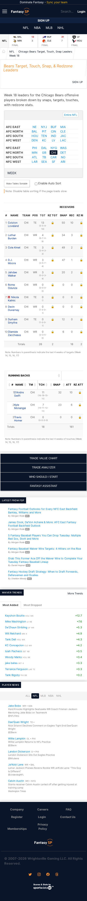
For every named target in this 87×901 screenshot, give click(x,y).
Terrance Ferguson (16, 669)
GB (44, 152)
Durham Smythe (12, 321)
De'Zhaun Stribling (16, 627)
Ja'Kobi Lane (15, 764)
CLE (63, 131)
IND (53, 136)
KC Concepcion (14, 645)
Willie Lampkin (16, 738)
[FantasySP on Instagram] (39, 875)
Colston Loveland (13, 224)
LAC (63, 140)
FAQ (68, 809)
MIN (34, 152)
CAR (53, 157)
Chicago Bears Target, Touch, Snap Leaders (45, 51)
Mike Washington (15, 621)
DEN (35, 140)
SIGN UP (77, 82)
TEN (44, 136)
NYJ (44, 127)
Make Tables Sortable (17, 183)
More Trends (75, 593)
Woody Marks (13, 657)
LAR (34, 161)
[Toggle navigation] (5, 11)
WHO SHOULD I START (43, 476)
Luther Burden (12, 237)
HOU (35, 136)
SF (53, 161)
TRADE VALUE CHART (43, 458)
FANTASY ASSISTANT (43, 486)
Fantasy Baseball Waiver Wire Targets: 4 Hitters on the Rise (44, 548)
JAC (63, 136)
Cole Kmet (14, 247)
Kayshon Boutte (14, 615)
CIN (53, 131)
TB (44, 157)
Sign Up (43, 20)
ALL (27, 695)
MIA (63, 127)
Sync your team (57, 2)
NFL (26, 28)
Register (17, 817)
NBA (37, 28)
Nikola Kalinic (13, 299)
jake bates (11, 663)
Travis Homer (18, 419)
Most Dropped (33, 605)
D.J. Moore (12, 261)
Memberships (17, 828)
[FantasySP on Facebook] (48, 875)
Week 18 (14, 55)
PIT (44, 131)
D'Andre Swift (19, 394)
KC (44, 140)
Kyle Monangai (20, 406)
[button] (59, 376)
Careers (42, 809)
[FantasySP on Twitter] (30, 875)
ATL (34, 157)
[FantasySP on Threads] (56, 875)
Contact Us (67, 817)
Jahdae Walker (12, 274)
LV (53, 140)
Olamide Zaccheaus (14, 333)
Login (81, 11)
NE (35, 127)
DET (63, 152)
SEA (44, 161)
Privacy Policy (43, 826)
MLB (49, 28)
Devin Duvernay (13, 308)
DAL (44, 148)
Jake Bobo (14, 705)
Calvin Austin (16, 780)
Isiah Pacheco (13, 651)
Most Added (10, 605)
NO (63, 157)
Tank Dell (10, 639)
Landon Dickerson (19, 751)
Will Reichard (13, 633)
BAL (34, 131)
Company (17, 809)
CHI (53, 152)
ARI (63, 161)
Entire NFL (70, 114)
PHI (34, 148)
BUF (53, 127)
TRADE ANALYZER (43, 467)
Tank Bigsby (12, 675)
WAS (63, 148)
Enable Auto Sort (49, 183)
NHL (60, 28)
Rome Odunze (12, 286)
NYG (54, 148)
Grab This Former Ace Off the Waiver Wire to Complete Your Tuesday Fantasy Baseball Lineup (45, 560)
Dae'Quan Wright (18, 722)
